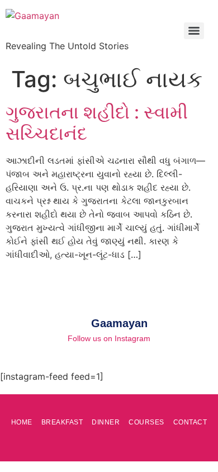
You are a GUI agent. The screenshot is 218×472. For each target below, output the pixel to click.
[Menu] (194, 30)
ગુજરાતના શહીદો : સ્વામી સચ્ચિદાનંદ (97, 122)
